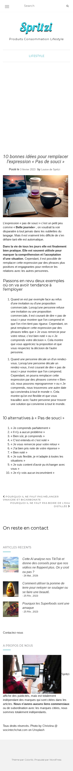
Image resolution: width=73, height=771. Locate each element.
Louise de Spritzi (50, 169)
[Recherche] (67, 6)
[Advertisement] (36, 108)
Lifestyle (36, 56)
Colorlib (29, 759)
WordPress (55, 759)
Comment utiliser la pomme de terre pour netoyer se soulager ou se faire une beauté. (45, 588)
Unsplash (38, 729)
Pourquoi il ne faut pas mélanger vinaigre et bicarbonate (31, 498)
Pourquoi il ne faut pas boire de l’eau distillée (40, 504)
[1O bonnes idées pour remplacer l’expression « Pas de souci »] (35, 196)
